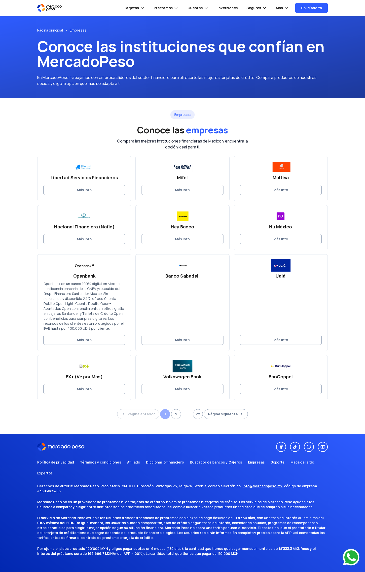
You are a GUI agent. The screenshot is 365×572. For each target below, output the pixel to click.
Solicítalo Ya (311, 7)
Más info (84, 189)
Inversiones (228, 7)
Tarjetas (131, 7)
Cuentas (195, 7)
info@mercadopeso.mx (262, 486)
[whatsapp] (309, 447)
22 (198, 414)
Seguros (254, 7)
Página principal (50, 30)
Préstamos (163, 7)
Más (279, 7)
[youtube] (323, 447)
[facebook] (281, 447)
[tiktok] (295, 447)
